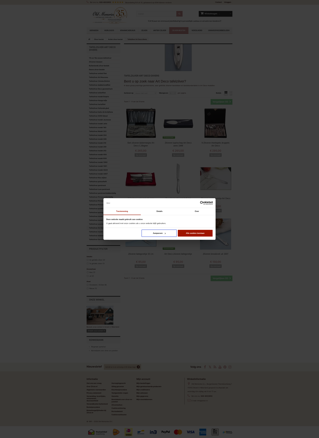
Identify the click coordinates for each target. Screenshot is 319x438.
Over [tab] (197, 211)
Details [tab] (160, 211)
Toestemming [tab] (122, 211)
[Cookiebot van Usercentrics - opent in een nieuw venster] (202, 203)
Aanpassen (158, 233)
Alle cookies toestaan (195, 233)
